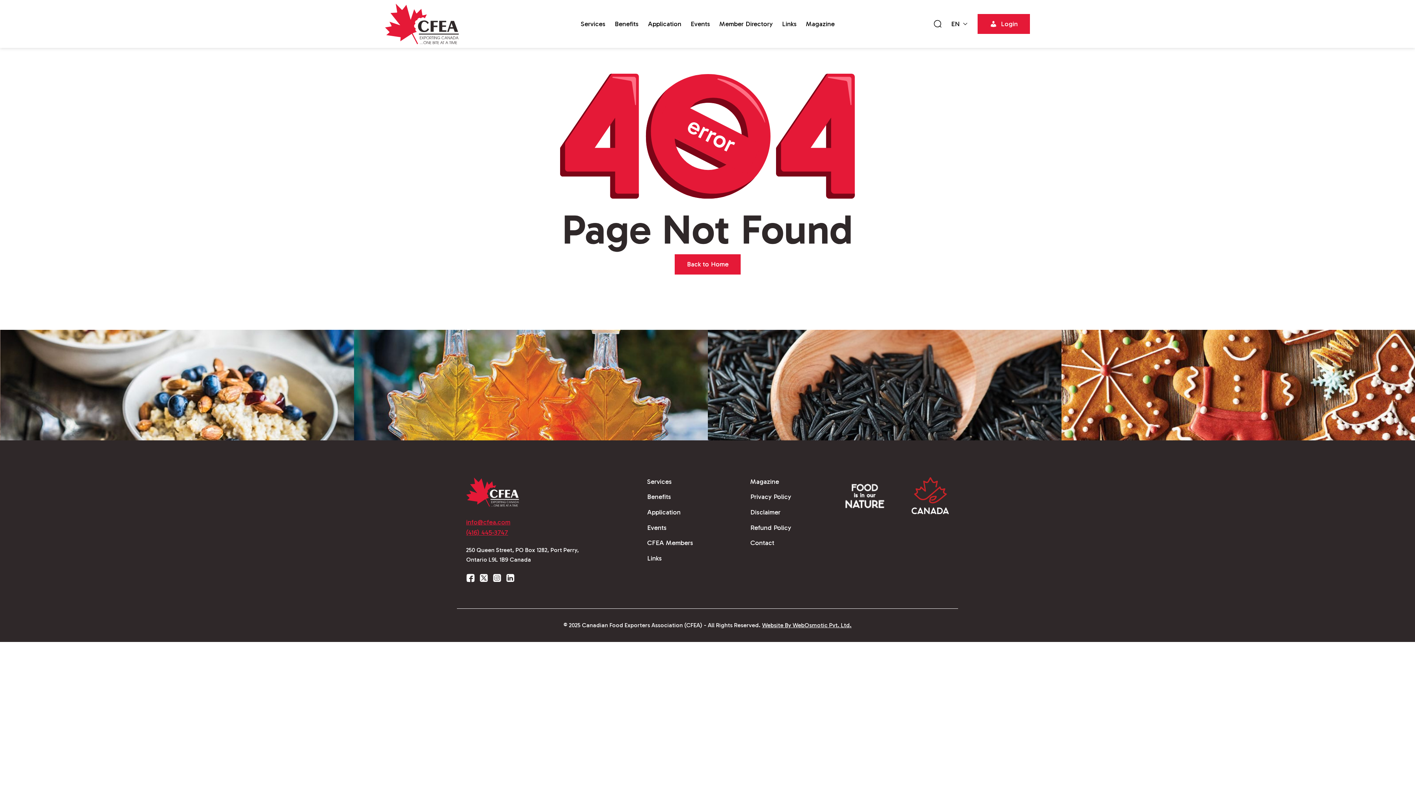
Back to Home (708, 264)
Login (1009, 24)
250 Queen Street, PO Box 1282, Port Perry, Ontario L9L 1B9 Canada (522, 555)
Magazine (820, 24)
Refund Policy (770, 528)
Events (700, 24)
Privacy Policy (770, 497)
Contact (762, 543)
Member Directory (746, 24)
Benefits (627, 24)
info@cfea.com (488, 522)
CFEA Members (670, 543)
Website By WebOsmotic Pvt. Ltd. (807, 625)
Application (664, 24)
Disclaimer (765, 512)
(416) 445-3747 (487, 532)
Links (789, 24)
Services (593, 24)
